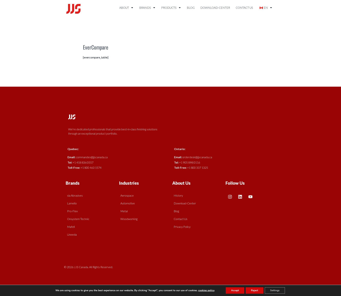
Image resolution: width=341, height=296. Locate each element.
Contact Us (244, 7)
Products (169, 7)
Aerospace (127, 195)
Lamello (72, 203)
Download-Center (215, 7)
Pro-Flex (72, 211)
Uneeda (72, 234)
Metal (124, 211)
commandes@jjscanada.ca (92, 157)
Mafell (71, 226)
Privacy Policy (182, 226)
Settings (275, 290)
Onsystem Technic (78, 219)
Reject (254, 290)
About (124, 7)
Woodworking (128, 219)
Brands (145, 7)
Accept (235, 290)
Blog (191, 7)
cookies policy (206, 290)
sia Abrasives (75, 195)
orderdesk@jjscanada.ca (197, 157)
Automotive (127, 203)
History (178, 195)
